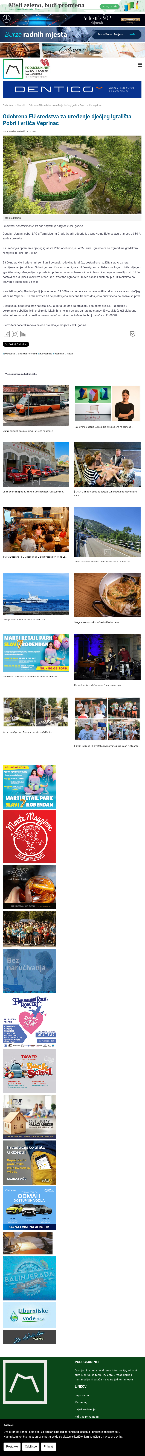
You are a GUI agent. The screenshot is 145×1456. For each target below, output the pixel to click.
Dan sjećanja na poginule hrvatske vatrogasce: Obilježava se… (33, 491)
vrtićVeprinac (45, 353)
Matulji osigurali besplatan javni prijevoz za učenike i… (29, 431)
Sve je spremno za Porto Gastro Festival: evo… (97, 622)
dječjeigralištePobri (27, 353)
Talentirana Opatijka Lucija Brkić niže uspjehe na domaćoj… (103, 427)
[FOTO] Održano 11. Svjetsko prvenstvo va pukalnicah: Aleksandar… (107, 746)
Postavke (12, 1446)
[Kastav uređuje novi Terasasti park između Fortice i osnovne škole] (36, 712)
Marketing (81, 1402)
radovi (70, 353)
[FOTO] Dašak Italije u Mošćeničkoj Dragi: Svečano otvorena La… (34, 556)
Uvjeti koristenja (85, 1409)
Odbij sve (31, 1446)
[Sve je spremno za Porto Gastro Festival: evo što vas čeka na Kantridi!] (107, 595)
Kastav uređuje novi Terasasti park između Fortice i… (29, 732)
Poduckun (8, 105)
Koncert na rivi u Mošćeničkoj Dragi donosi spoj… (98, 685)
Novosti (21, 105)
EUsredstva (9, 353)
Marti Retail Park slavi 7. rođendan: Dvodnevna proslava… (31, 676)
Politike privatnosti (87, 1416)
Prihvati (48, 1446)
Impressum (82, 1395)
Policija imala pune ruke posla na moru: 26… (24, 619)
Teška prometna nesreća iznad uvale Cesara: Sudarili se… (102, 561)
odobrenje (59, 353)
